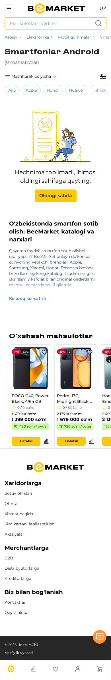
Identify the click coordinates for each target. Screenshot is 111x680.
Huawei (76, 90)
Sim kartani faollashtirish (29, 524)
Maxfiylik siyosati (19, 652)
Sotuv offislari (18, 493)
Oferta (11, 503)
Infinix (99, 90)
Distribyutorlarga (22, 568)
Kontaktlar (15, 602)
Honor (53, 90)
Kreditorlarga (18, 578)
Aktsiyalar (14, 534)
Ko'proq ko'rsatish (27, 298)
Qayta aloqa (16, 612)
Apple (31, 90)
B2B (9, 558)
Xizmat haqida (19, 513)
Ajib (12, 90)
